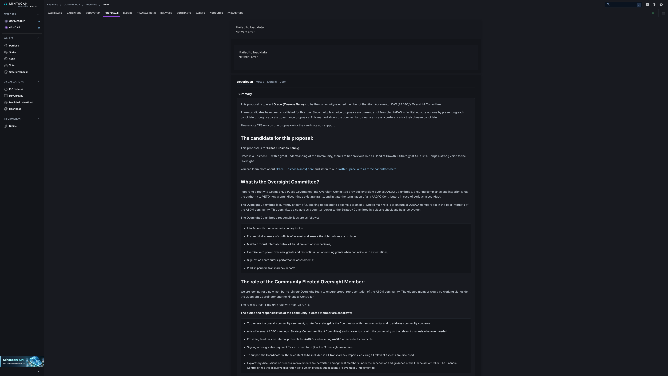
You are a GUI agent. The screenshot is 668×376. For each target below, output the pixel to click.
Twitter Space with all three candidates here (367, 169)
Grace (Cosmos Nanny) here (295, 169)
